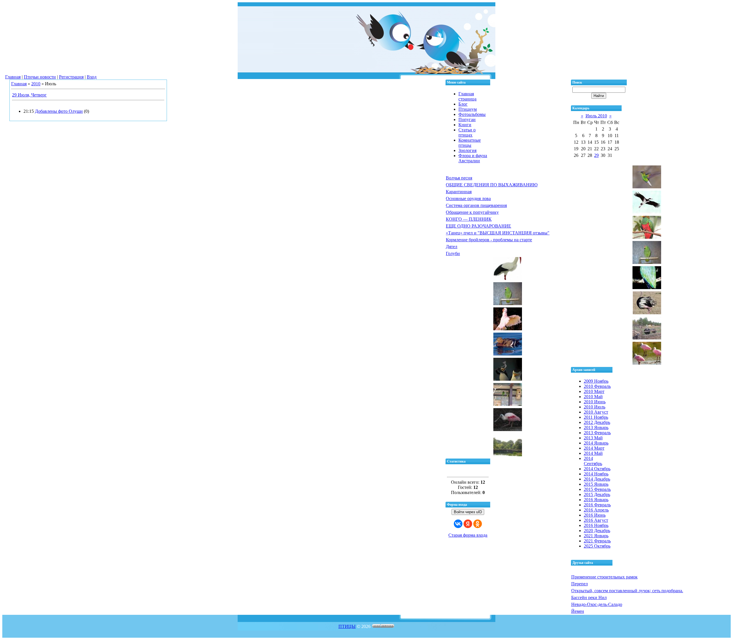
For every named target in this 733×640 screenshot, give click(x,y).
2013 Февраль (597, 432)
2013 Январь (596, 427)
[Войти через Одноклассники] (477, 523)
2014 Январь (596, 443)
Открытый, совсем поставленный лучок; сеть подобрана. (627, 590)
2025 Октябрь (597, 546)
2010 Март (594, 391)
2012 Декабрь (597, 422)
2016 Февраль (597, 504)
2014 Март (594, 448)
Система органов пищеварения (476, 205)
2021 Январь (596, 535)
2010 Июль (594, 406)
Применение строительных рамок (604, 576)
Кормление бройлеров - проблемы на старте (489, 239)
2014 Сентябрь (593, 461)
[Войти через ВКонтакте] (458, 523)
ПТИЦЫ (347, 626)
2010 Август (596, 412)
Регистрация (71, 76)
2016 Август (596, 520)
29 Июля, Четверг (29, 94)
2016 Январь (596, 499)
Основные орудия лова (468, 198)
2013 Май (593, 437)
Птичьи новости (40, 76)
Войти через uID (468, 512)
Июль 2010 (596, 115)
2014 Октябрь (597, 468)
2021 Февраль (597, 540)
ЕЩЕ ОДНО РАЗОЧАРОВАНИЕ (478, 226)
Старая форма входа (467, 535)
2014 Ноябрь (596, 473)
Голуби (453, 253)
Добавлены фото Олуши (59, 111)
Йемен (577, 611)
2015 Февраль (597, 489)
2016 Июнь (595, 515)
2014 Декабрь (597, 479)
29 (596, 155)
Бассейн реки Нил (589, 597)
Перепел (579, 583)
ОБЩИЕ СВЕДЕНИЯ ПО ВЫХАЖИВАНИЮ (491, 184)
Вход (91, 76)
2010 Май (593, 396)
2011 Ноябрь (596, 417)
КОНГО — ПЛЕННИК (469, 219)
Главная (13, 76)
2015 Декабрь (597, 494)
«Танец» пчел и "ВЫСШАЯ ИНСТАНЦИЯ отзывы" (497, 232)
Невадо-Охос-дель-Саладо (596, 604)
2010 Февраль (597, 386)
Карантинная (459, 191)
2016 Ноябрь (596, 525)
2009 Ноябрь (596, 381)
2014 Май (593, 453)
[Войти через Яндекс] (468, 523)
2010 (35, 83)
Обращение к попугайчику (472, 212)
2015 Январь (596, 484)
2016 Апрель (596, 509)
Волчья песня (459, 177)
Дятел (451, 246)
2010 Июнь (595, 401)
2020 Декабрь (597, 530)
